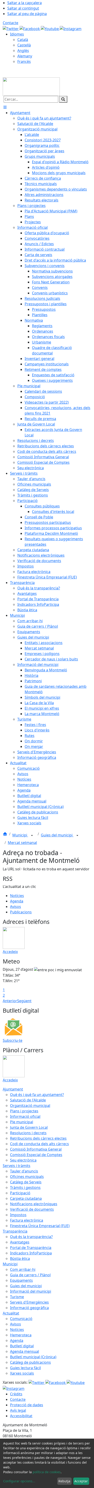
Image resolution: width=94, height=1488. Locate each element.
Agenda (16, 901)
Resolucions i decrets (28, 1132)
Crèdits (16, 1393)
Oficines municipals (27, 1176)
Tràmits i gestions (25, 1187)
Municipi (20, 835)
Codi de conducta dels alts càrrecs (39, 1143)
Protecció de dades (26, 1404)
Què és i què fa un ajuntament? (37, 1094)
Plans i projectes (24, 1110)
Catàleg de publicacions (30, 1362)
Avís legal (18, 1410)
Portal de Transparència (30, 1247)
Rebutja (64, 1481)
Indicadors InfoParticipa (31, 1253)
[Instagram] (70, 28)
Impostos (18, 1214)
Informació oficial (25, 1116)
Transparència (15, 1231)
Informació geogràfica (29, 1307)
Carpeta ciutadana (26, 1198)
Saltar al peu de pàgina (27, 13)
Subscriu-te (12, 1040)
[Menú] (5, 107)
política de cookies (47, 1472)
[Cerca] (63, 99)
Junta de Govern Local (29, 1127)
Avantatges (19, 1242)
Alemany (24, 56)
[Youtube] (50, 28)
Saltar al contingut (23, 8)
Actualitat (11, 1313)
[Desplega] (32, 835)
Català (22, 39)
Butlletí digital (22, 1345)
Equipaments (21, 1280)
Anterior (10, 1000)
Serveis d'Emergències (29, 1302)
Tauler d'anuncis (24, 1171)
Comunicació (21, 1318)
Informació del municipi (30, 1291)
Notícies (17, 895)
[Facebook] (30, 28)
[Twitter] (11, 28)
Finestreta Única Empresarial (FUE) (40, 1225)
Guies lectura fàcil (25, 1367)
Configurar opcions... (19, 1481)
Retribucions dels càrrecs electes (38, 1138)
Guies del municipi (57, 835)
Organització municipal (30, 1105)
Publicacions (21, 912)
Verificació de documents (32, 1209)
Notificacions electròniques (33, 1203)
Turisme (17, 1296)
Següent (24, 1000)
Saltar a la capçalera (24, 2)
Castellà (24, 45)
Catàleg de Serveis (26, 1182)
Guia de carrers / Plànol (30, 1274)
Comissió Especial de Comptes (36, 1154)
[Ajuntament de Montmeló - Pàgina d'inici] (31, 86)
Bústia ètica (20, 1258)
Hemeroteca (20, 1335)
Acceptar (81, 1481)
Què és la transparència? (31, 1236)
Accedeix (10, 951)
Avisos (15, 906)
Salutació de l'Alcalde (28, 1100)
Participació (20, 1192)
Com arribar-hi (22, 1269)
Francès (24, 61)
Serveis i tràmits (16, 1165)
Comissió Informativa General (36, 1149)
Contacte (10, 22)
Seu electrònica (23, 1160)
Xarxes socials (22, 1373)
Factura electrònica (26, 1220)
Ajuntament (13, 1089)
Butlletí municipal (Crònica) (33, 1356)
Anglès (23, 50)
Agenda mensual (24, 1351)
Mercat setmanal (22, 842)
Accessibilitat (21, 1415)
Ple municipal (21, 1121)
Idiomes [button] (17, 34)
